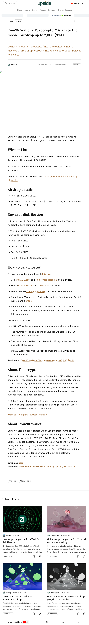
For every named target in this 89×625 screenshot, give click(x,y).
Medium (42, 414)
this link (46, 274)
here (21, 463)
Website (12, 414)
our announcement (36, 291)
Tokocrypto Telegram (46, 280)
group (29, 301)
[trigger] (10, 3)
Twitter (33, 414)
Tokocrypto (43, 285)
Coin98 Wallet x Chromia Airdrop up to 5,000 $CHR (47, 360)
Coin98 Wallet (23, 280)
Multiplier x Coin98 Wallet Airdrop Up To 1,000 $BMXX (47, 466)
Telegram (22, 414)
